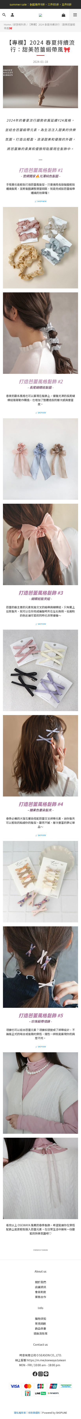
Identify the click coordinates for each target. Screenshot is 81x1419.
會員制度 (40, 1292)
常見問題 (40, 1323)
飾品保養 (40, 1328)
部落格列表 (19, 24)
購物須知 (40, 1319)
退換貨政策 (40, 1333)
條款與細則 (34, 1412)
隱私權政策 (20, 1412)
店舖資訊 (40, 1287)
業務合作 (40, 1297)
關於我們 (40, 1282)
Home (7, 24)
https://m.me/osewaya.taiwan (46, 1360)
